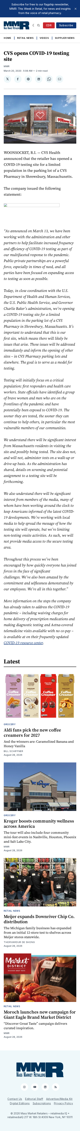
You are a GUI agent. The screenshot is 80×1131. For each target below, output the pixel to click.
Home (7, 38)
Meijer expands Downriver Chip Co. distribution (39, 919)
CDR (49, 25)
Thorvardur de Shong (19, 942)
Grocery (10, 724)
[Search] (38, 25)
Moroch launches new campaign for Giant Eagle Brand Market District (40, 1014)
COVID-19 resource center (23, 642)
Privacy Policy (63, 1103)
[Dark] (34, 25)
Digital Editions (20, 1103)
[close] (76, 9)
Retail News (25, 38)
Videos (44, 38)
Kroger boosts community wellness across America (39, 823)
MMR (7, 66)
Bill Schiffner (13, 751)
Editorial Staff (34, 1098)
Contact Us (14, 1098)
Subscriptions (42, 1103)
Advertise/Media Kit (59, 1098)
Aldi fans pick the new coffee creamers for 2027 (32, 732)
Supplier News (65, 38)
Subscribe (66, 25)
